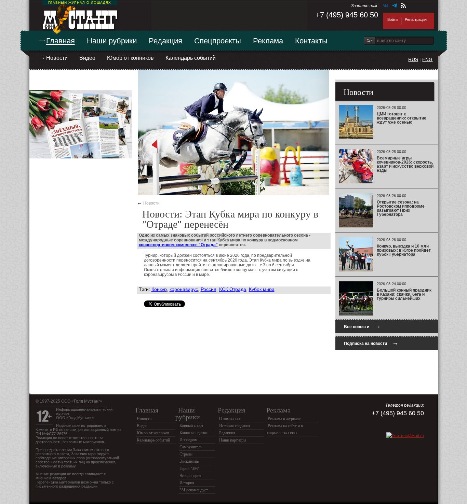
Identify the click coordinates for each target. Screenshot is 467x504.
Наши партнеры (232, 440)
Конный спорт (191, 425)
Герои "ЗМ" (189, 468)
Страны (185, 454)
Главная (60, 41)
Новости (57, 58)
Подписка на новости (371, 342)
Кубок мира (262, 289)
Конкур (159, 289)
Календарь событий (190, 58)
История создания (234, 425)
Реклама (268, 41)
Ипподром (188, 439)
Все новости (362, 326)
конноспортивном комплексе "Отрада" (178, 244)
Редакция (165, 41)
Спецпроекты (217, 41)
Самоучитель (190, 447)
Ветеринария (190, 475)
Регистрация (416, 19)
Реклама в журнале (284, 418)
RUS (413, 59)
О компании (229, 418)
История (186, 482)
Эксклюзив (189, 461)
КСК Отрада (232, 289)
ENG (427, 59)
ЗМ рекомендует (193, 490)
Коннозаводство (193, 432)
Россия (208, 289)
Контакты (311, 41)
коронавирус (184, 289)
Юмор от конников (130, 58)
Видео (87, 58)
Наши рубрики (112, 41)
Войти (392, 19)
